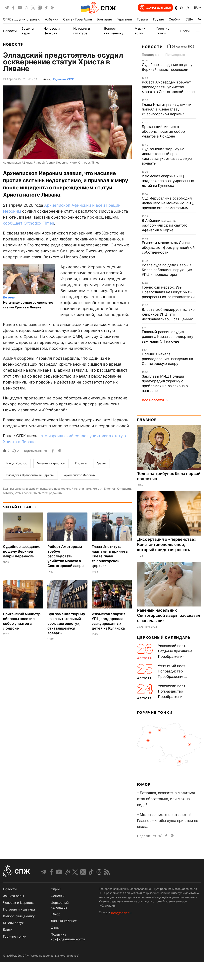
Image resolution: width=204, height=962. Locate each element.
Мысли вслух (13, 923)
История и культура (19, 909)
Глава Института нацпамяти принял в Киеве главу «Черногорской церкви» (110, 556)
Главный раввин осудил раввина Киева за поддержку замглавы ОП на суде (167, 336)
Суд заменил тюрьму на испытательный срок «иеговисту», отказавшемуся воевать (66, 623)
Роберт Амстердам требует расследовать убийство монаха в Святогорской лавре (65, 556)
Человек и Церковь (18, 903)
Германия (124, 19)
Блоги (185, 31)
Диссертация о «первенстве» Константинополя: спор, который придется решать (166, 544)
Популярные (175, 55)
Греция (142, 19)
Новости (10, 31)
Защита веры (13, 896)
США (189, 19)
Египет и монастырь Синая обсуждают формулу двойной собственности (168, 247)
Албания (51, 19)
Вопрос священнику (19, 916)
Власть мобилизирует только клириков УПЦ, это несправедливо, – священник (168, 314)
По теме (9, 297)
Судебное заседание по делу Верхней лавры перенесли (21, 551)
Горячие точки (154, 712)
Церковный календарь (164, 638)
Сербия (174, 19)
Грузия (158, 19)
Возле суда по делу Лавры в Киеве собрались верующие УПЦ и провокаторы (167, 270)
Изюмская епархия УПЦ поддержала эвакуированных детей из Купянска (168, 181)
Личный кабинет (64, 921)
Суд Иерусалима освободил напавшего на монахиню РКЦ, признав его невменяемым (168, 203)
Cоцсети (58, 896)
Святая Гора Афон (77, 19)
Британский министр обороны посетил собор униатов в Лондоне (163, 131)
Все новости (153, 400)
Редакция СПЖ (63, 79)
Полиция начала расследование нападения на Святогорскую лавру (167, 359)
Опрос (56, 889)
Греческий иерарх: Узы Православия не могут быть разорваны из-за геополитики (168, 292)
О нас (55, 928)
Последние (150, 55)
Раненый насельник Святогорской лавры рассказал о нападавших (168, 615)
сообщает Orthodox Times (28, 223)
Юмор (144, 784)
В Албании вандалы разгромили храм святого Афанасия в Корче (164, 225)
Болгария (104, 19)
